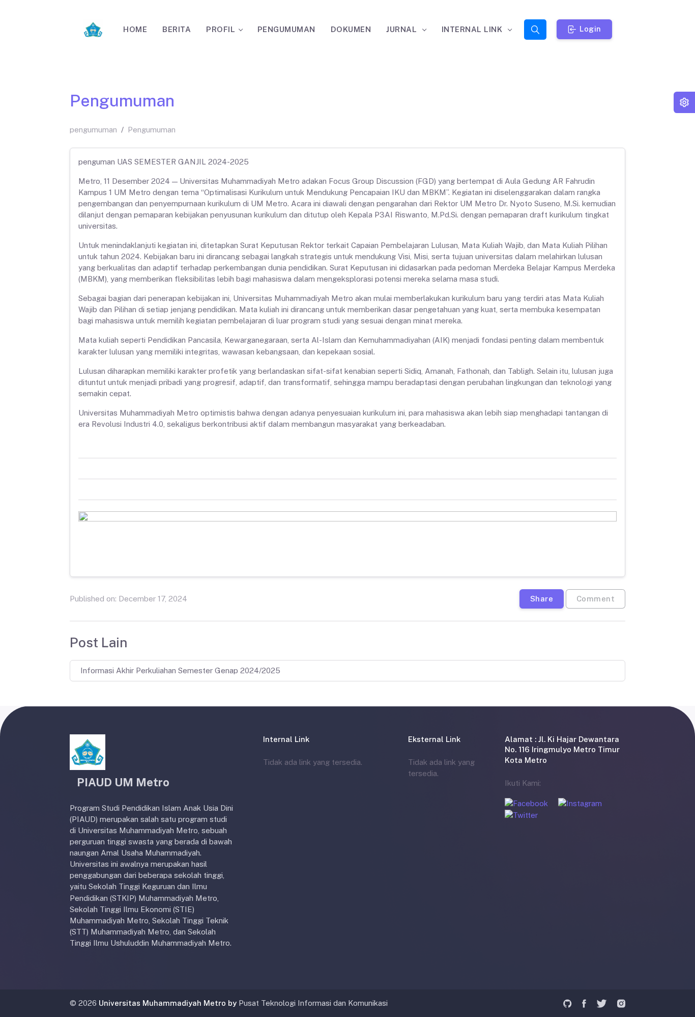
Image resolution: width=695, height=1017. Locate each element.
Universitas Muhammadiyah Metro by (168, 1003)
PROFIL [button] (220, 29)
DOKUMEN (351, 29)
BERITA (176, 29)
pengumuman (93, 129)
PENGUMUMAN (286, 29)
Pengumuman (152, 129)
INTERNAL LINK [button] (473, 29)
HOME (135, 29)
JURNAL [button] (402, 29)
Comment (595, 598)
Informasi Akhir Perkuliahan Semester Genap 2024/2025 (180, 670)
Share (541, 598)
